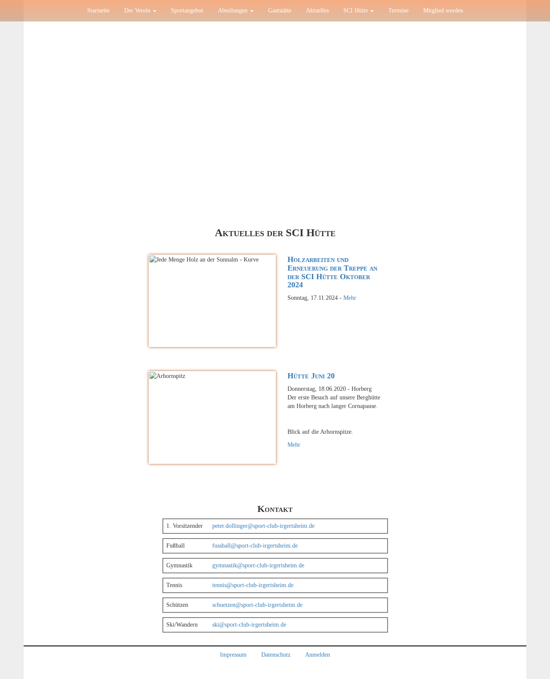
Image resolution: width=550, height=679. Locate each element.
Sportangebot (187, 10)
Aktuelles (317, 10)
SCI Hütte (356, 10)
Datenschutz (275, 655)
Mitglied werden (443, 10)
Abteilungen (233, 10)
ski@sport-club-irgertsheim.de (249, 624)
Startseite (98, 10)
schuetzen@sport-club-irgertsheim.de (257, 605)
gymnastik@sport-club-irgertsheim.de (258, 565)
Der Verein (138, 10)
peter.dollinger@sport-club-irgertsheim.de (263, 526)
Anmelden (317, 655)
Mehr (349, 298)
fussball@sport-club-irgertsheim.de (255, 545)
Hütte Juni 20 (311, 375)
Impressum (233, 655)
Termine (398, 10)
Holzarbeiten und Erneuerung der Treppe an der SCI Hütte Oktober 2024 (332, 272)
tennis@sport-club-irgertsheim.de (252, 585)
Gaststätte (279, 10)
